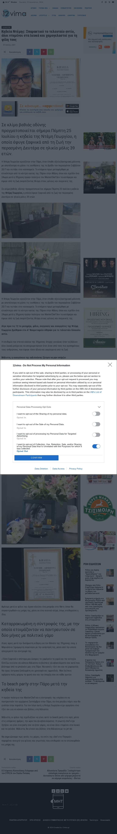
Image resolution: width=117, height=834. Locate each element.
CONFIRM (36, 458)
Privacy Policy (75, 468)
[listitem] (58, 407)
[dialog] (58, 417)
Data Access (58, 468)
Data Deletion (41, 468)
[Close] (111, 366)
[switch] (96, 414)
